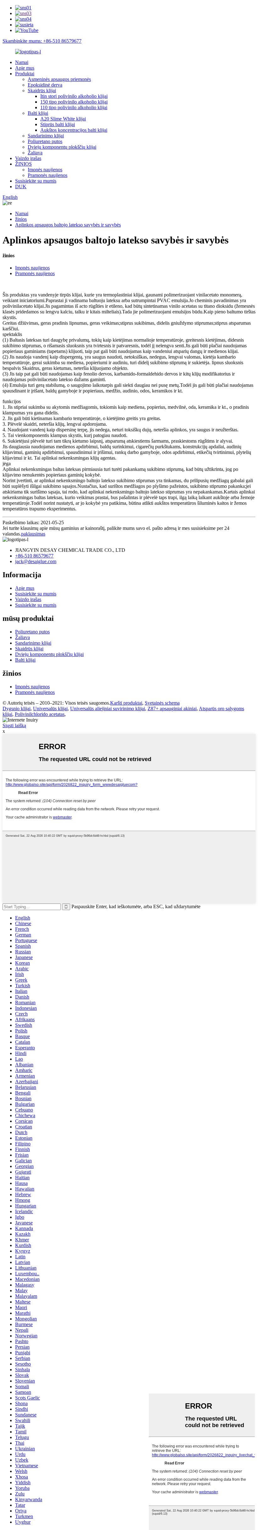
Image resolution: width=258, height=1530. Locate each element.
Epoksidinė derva (45, 85)
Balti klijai (38, 113)
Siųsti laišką (14, 725)
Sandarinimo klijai (46, 135)
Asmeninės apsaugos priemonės (59, 79)
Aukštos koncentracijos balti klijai (73, 130)
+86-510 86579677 (34, 555)
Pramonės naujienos (47, 175)
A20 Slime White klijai (63, 118)
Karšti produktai (126, 703)
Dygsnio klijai (17, 708)
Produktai (24, 73)
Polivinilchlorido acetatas (39, 714)
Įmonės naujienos (45, 169)
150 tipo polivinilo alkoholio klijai (74, 101)
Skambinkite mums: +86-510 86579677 (42, 41)
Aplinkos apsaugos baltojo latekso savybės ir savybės (68, 224)
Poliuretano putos (45, 141)
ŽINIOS (23, 164)
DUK (20, 186)
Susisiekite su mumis (35, 181)
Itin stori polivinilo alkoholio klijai (74, 96)
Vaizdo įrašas (28, 158)
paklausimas (33, 533)
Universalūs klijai (50, 708)
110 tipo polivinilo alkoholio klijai (73, 107)
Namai (21, 62)
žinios (21, 219)
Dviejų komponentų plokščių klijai (62, 147)
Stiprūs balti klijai (57, 124)
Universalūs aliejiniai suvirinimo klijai (107, 708)
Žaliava (35, 152)
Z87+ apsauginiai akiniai (172, 708)
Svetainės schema (162, 703)
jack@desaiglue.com (35, 561)
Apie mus (24, 68)
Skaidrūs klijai (42, 90)
